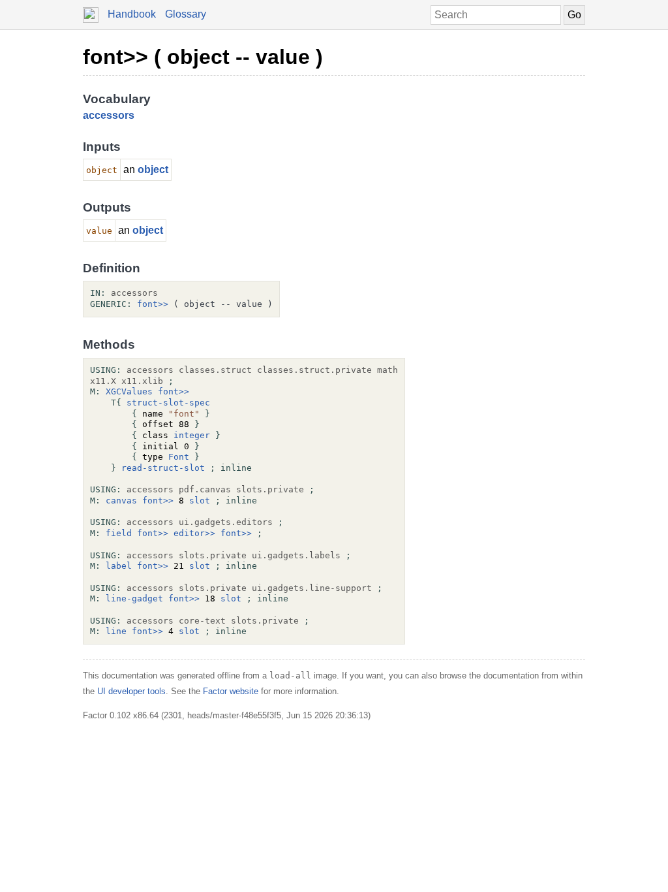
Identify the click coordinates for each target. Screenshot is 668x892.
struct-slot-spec (168, 402)
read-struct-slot (163, 468)
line (116, 631)
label (119, 566)
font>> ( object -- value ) (203, 57)
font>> (152, 304)
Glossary (185, 14)
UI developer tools (131, 691)
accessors (108, 115)
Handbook (132, 14)
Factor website (230, 691)
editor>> (194, 533)
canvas (121, 500)
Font (178, 457)
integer (192, 435)
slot (199, 500)
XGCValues (129, 391)
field (119, 533)
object (153, 169)
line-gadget (134, 598)
